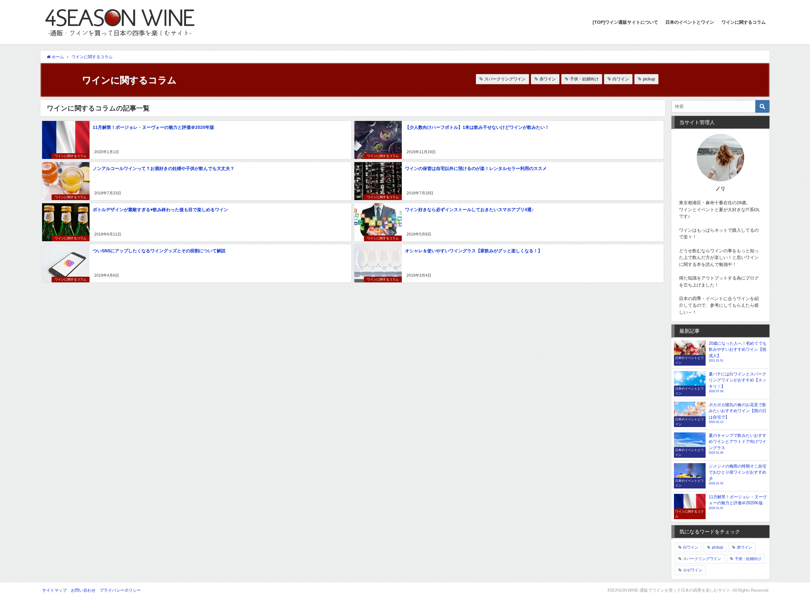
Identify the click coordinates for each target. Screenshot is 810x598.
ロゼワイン (692, 570)
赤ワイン (547, 79)
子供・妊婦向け (584, 79)
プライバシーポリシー (120, 590)
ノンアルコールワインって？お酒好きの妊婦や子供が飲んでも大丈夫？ (163, 168)
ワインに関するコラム (743, 22)
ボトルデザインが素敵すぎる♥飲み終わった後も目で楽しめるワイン (160, 209)
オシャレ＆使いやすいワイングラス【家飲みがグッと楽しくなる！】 (473, 251)
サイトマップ (54, 590)
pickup (649, 79)
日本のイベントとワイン (689, 22)
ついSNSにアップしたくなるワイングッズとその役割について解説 (159, 251)
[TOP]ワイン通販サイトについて (625, 22)
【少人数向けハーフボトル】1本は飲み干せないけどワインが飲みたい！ (477, 127)
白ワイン (621, 79)
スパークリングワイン (505, 79)
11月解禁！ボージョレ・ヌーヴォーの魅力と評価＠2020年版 (153, 127)
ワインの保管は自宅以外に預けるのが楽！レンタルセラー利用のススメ (476, 168)
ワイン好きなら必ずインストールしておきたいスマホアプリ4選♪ (469, 209)
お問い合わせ (83, 590)
